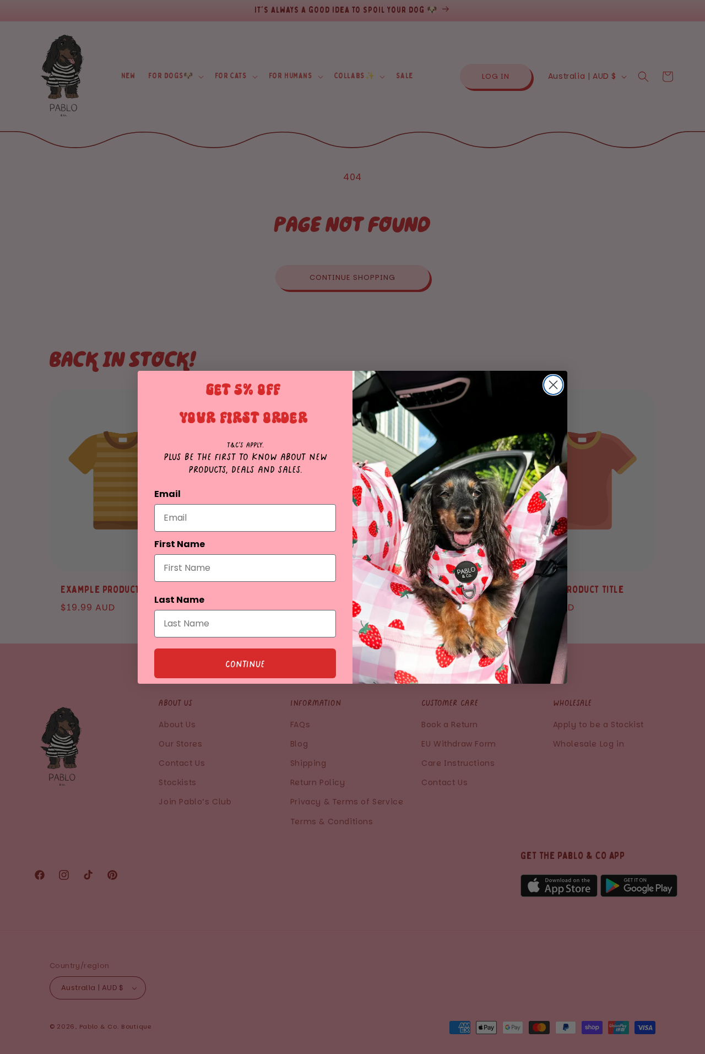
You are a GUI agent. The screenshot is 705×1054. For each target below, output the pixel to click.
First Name (179, 544)
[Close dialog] (553, 384)
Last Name (179, 599)
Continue (245, 663)
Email (167, 494)
